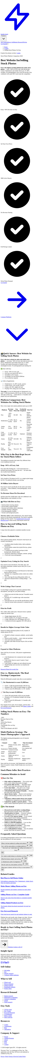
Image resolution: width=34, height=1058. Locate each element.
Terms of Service (13, 1056)
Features (3, 36)
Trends (6, 1000)
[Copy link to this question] (31, 842)
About (6, 1040)
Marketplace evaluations (11, 997)
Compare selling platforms (11, 975)
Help (5, 1041)
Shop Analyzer (8, 1017)
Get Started (4, 44)
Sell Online (4, 42)
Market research (8, 996)
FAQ (5, 1043)
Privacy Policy (5, 1056)
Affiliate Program (9, 1038)
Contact (6, 1044)
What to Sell (10, 42)
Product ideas (8, 988)
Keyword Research (6, 708)
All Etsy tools (8, 1009)
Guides (6, 48)
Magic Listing (27, 706)
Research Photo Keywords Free (9, 669)
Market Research (18, 42)
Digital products (8, 985)
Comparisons (7, 1026)
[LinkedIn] (6, 963)
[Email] (8, 963)
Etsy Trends (7, 1011)
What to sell (7, 982)
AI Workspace (8, 1014)
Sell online (7, 970)
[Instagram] (2, 963)
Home (6, 47)
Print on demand (8, 984)
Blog (5, 1028)
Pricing (25, 42)
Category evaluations (10, 999)
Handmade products (9, 987)
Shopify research (8, 973)
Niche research (8, 1002)
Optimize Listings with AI (15, 947)
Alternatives (7, 1029)
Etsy (5, 972)
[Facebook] (4, 963)
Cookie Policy (22, 1056)
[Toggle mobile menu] (7, 44)
